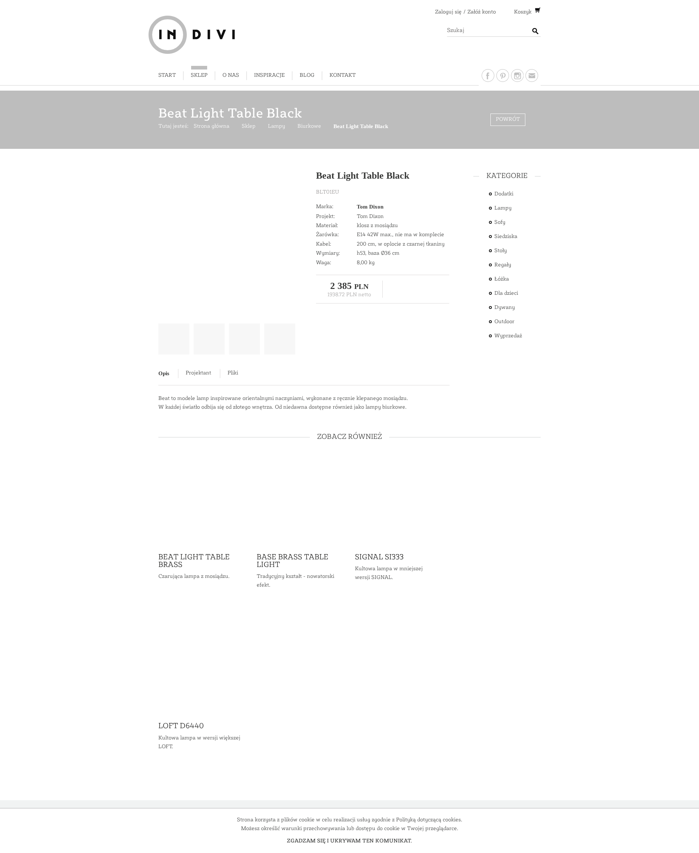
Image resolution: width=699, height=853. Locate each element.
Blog (307, 75)
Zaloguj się (448, 12)
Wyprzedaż (508, 336)
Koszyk (523, 12)
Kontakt (342, 75)
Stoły (500, 251)
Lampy (503, 208)
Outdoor (504, 322)
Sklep (199, 75)
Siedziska (505, 236)
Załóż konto (481, 12)
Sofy (499, 222)
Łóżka (501, 279)
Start (167, 75)
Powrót (508, 119)
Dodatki (503, 194)
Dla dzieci (506, 293)
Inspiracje (269, 75)
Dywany (504, 307)
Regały (502, 265)
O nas (230, 75)
